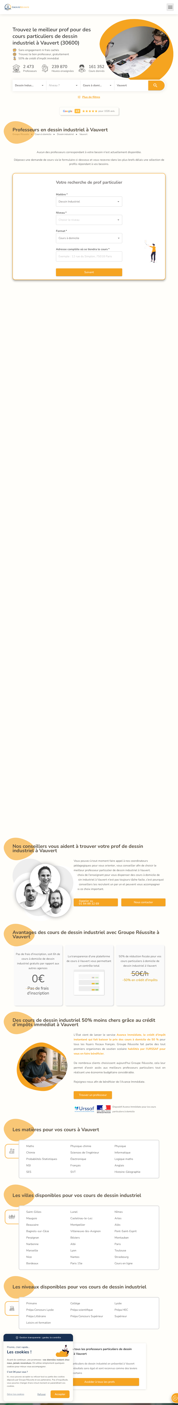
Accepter (60, 1394)
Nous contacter (143, 902)
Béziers (75, 1238)
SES (28, 1172)
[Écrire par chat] (174, 1398)
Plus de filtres (91, 97)
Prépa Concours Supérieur (86, 1316)
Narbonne (32, 1244)
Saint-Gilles (33, 1212)
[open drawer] (170, 7)
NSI (28, 1165)
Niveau (61, 213)
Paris (118, 1244)
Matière (62, 194)
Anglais (119, 1165)
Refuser (41, 1394)
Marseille (32, 1250)
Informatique (123, 1153)
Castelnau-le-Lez (81, 1218)
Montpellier (77, 1225)
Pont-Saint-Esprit (126, 1231)
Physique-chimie (80, 1146)
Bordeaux (32, 1263)
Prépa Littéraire (36, 1316)
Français (75, 1165)
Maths (30, 1146)
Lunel (74, 1212)
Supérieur (121, 1316)
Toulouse (120, 1250)
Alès (117, 1225)
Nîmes (119, 1212)
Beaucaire (32, 1225)
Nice (29, 1257)
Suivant (89, 272)
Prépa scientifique (81, 1310)
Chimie (30, 1153)
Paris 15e (76, 1263)
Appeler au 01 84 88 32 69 (89, 902)
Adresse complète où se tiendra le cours (83, 249)
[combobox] (24, 85)
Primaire (31, 1303)
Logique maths (124, 1159)
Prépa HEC (121, 1310)
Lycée (118, 1303)
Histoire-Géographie (127, 1172)
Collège (75, 1303)
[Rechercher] (156, 85)
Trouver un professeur (93, 1095)
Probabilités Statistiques (41, 1159)
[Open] (42, 85)
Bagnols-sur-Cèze (37, 1231)
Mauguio (31, 1218)
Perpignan (32, 1238)
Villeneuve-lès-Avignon (85, 1231)
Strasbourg (121, 1257)
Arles (118, 1218)
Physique (120, 1146)
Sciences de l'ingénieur (84, 1153)
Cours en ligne (124, 1263)
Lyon (73, 1250)
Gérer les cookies (15, 1394)
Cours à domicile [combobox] (69, 238)
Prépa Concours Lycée (40, 1310)
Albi (73, 1244)
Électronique (78, 1159)
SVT (73, 1172)
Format (61, 231)
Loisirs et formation (38, 1323)
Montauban (122, 1238)
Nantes (74, 1257)
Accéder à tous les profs (99, 1382)
